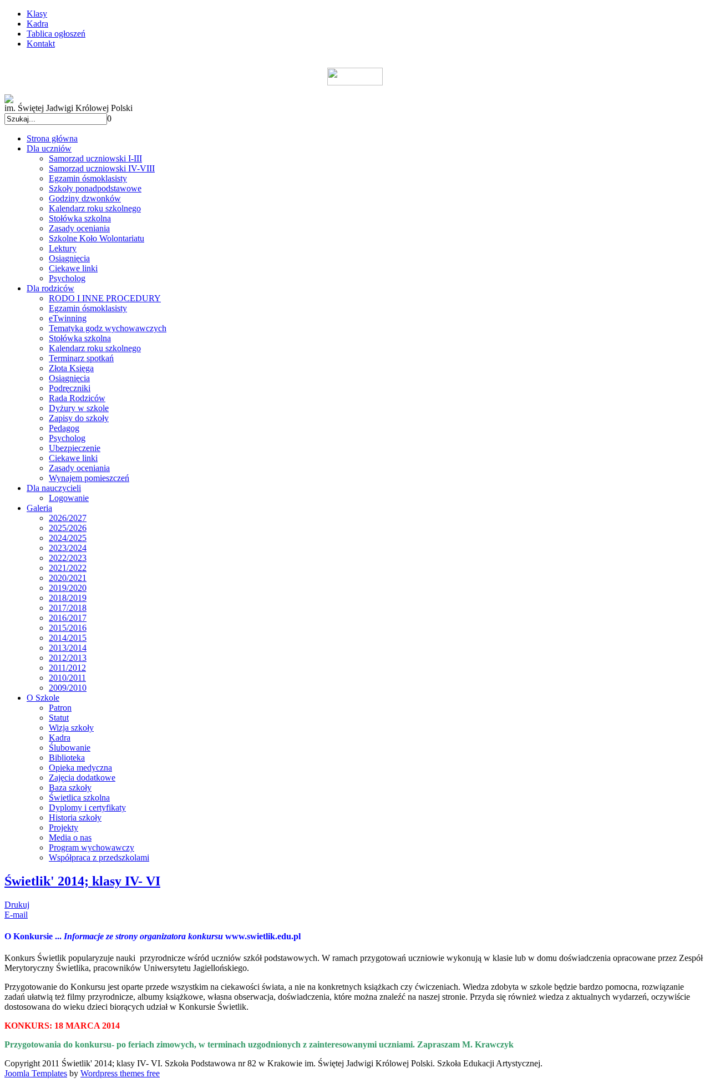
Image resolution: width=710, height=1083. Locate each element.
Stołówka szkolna (80, 218)
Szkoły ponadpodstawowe (95, 188)
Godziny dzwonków (85, 198)
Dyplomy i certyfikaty (87, 807)
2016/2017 (68, 618)
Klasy (37, 13)
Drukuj (16, 904)
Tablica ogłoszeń (56, 33)
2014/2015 (68, 637)
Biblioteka (67, 757)
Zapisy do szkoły (79, 418)
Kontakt (41, 43)
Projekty (63, 827)
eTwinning (68, 318)
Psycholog (67, 278)
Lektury (63, 248)
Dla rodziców (50, 288)
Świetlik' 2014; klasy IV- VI (82, 881)
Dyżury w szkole (79, 408)
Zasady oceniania (79, 228)
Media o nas (70, 837)
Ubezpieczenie (74, 448)
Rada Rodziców (77, 398)
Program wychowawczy (91, 847)
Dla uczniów (49, 148)
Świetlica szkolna (79, 797)
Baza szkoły (70, 787)
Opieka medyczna (80, 767)
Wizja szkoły (71, 727)
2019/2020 (68, 588)
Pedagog (64, 428)
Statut (59, 717)
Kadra (37, 23)
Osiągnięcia (69, 258)
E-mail (16, 914)
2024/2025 (68, 538)
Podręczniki (69, 388)
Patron (60, 707)
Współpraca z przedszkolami (99, 857)
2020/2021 (68, 578)
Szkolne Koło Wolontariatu (96, 238)
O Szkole (43, 697)
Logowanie (69, 498)
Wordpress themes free (120, 1073)
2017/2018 (68, 608)
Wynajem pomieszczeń (89, 478)
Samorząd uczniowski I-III (95, 158)
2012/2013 (68, 657)
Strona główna (52, 138)
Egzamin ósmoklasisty (88, 178)
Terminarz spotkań (81, 358)
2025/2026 (68, 528)
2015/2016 (68, 627)
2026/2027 (68, 518)
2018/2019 (68, 598)
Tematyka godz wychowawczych (107, 328)
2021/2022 (68, 568)
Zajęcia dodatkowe (82, 777)
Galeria (39, 508)
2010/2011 (67, 677)
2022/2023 (68, 558)
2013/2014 (68, 647)
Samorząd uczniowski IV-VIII (102, 168)
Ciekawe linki (73, 268)
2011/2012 (67, 667)
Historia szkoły (75, 817)
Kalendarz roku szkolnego (95, 208)
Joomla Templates (35, 1073)
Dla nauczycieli (54, 488)
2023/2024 (68, 548)
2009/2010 (68, 687)
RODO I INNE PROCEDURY (105, 298)
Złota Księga (71, 368)
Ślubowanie (69, 747)
